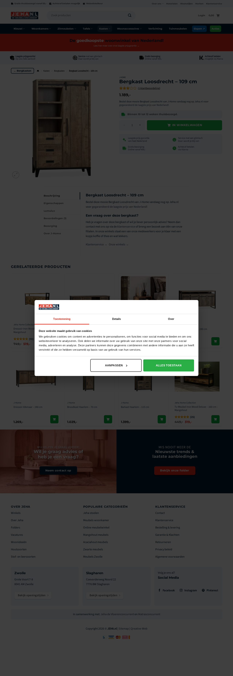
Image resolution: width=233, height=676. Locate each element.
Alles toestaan (168, 365)
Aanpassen (114, 365)
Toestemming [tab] (61, 318)
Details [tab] (116, 318)
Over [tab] (171, 318)
